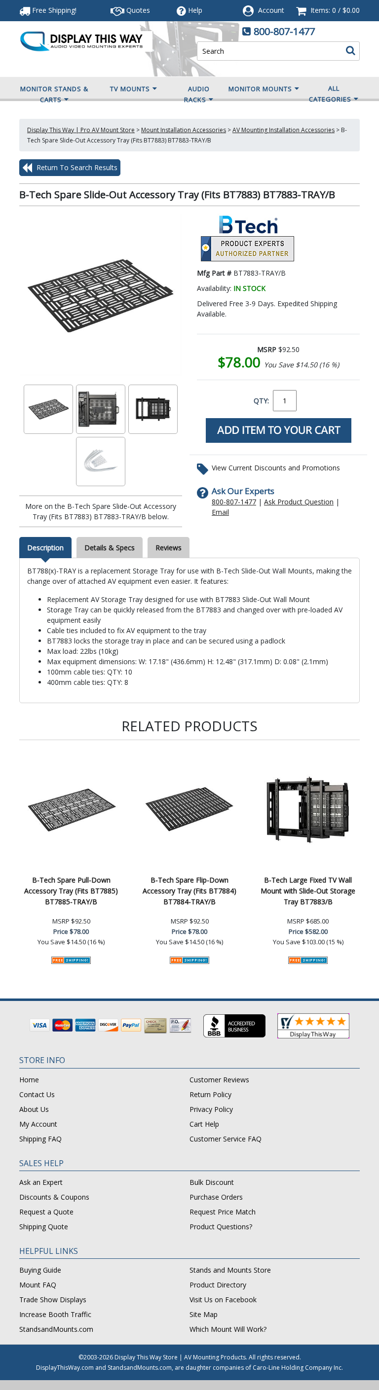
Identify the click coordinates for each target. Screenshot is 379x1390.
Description (45, 547)
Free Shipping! (53, 10)
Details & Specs (109, 547)
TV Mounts (130, 88)
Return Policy (210, 1094)
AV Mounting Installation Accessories (283, 130)
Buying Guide (40, 1270)
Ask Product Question (299, 501)
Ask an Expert (41, 1182)
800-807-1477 (284, 31)
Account (271, 10)
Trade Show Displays (52, 1299)
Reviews (168, 547)
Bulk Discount (212, 1182)
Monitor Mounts (260, 88)
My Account (38, 1124)
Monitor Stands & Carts (54, 94)
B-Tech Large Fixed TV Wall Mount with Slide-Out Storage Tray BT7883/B (308, 890)
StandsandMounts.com (56, 1329)
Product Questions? (221, 1226)
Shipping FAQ (40, 1138)
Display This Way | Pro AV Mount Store (81, 130)
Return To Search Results (76, 167)
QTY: (261, 400)
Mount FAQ (37, 1284)
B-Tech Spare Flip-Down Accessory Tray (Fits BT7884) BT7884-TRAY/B (189, 890)
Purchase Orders (216, 1197)
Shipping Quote (43, 1226)
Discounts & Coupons (54, 1197)
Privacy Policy (211, 1109)
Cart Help (204, 1124)
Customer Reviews (219, 1079)
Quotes (137, 10)
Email (220, 512)
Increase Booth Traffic (55, 1314)
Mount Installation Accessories (183, 130)
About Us (34, 1109)
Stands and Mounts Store (230, 1270)
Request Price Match (223, 1211)
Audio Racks (197, 94)
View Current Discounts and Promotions (276, 467)
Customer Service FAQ (226, 1138)
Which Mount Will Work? (228, 1329)
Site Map (204, 1314)
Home (29, 1079)
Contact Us (37, 1094)
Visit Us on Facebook (223, 1299)
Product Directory (218, 1284)
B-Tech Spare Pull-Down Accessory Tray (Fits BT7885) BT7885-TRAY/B (71, 890)
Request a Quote (46, 1211)
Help (195, 10)
